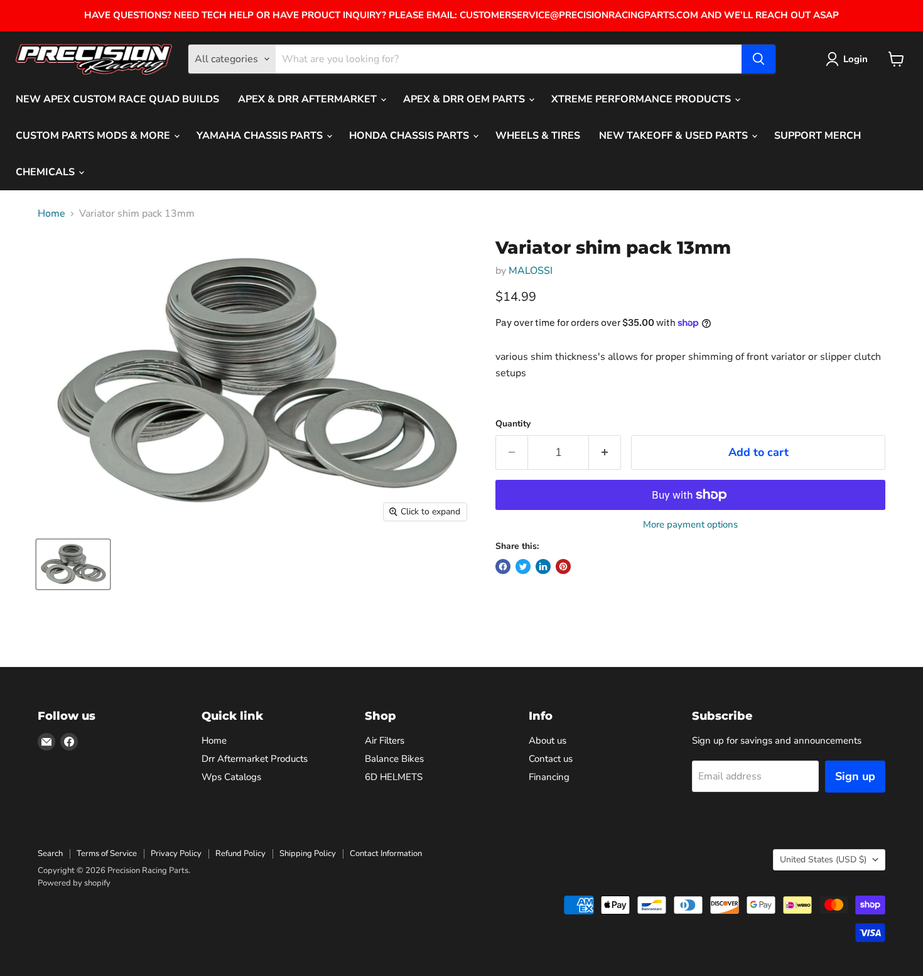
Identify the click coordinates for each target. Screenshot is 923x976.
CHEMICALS (46, 172)
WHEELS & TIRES (537, 136)
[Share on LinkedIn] (543, 566)
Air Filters (384, 740)
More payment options (690, 524)
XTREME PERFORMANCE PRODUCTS (642, 99)
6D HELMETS (394, 777)
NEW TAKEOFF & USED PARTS (674, 136)
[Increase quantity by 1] (605, 452)
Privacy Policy (176, 853)
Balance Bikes (394, 758)
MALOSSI (531, 271)
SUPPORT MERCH (817, 136)
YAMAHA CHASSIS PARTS (261, 136)
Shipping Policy (307, 853)
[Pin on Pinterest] (563, 566)
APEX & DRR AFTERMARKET (308, 99)
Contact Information (386, 853)
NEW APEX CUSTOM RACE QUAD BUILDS (117, 99)
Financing (549, 777)
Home (51, 213)
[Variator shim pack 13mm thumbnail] (73, 564)
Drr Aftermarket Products (255, 758)
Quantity (513, 424)
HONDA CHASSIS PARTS (410, 136)
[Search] (758, 59)
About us (547, 740)
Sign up (855, 776)
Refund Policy (240, 853)
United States (823, 859)
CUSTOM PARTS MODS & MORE (94, 136)
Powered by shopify (74, 883)
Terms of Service (107, 853)
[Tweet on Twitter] (523, 566)
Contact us (551, 758)
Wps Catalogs (231, 777)
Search (50, 853)
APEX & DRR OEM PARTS (465, 99)
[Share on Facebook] (502, 566)
